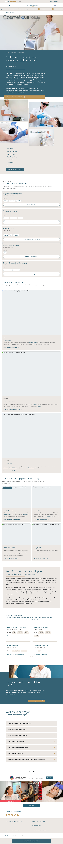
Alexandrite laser (12, 151)
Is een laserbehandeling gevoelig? (18, 735)
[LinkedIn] (6, 815)
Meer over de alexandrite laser (12, 409)
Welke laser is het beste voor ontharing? (20, 723)
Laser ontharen (32, 204)
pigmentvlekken (13, 467)
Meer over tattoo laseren (41, 519)
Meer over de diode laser (11, 347)
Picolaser (10, 149)
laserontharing (33, 342)
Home (7, 52)
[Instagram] (14, 815)
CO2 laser (10, 160)
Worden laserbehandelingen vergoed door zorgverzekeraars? (26, 759)
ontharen (35, 404)
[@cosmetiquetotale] (11, 777)
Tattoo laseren (31, 222)
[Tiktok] (17, 815)
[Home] (32, 5)
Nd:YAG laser (11, 154)
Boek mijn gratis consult (14, 97)
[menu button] (7, 5)
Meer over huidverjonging (11, 558)
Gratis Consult (10, 13)
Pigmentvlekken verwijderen (31, 239)
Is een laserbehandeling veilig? (17, 729)
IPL (8, 165)
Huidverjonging (31, 274)
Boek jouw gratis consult (36, 701)
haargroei (25, 514)
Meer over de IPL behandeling (12, 519)
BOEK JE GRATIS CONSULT (30, 841)
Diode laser (10, 163)
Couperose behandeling (31, 256)
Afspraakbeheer (54, 1)
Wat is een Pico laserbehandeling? (18, 747)
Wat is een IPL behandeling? (16, 741)
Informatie (13, 52)
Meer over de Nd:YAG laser (11, 471)
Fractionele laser (12, 157)
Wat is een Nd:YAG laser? (15, 753)
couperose (20, 512)
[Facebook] (12, 815)
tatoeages (38, 406)
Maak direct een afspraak (15, 170)
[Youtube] (9, 815)
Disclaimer (7, 835)
